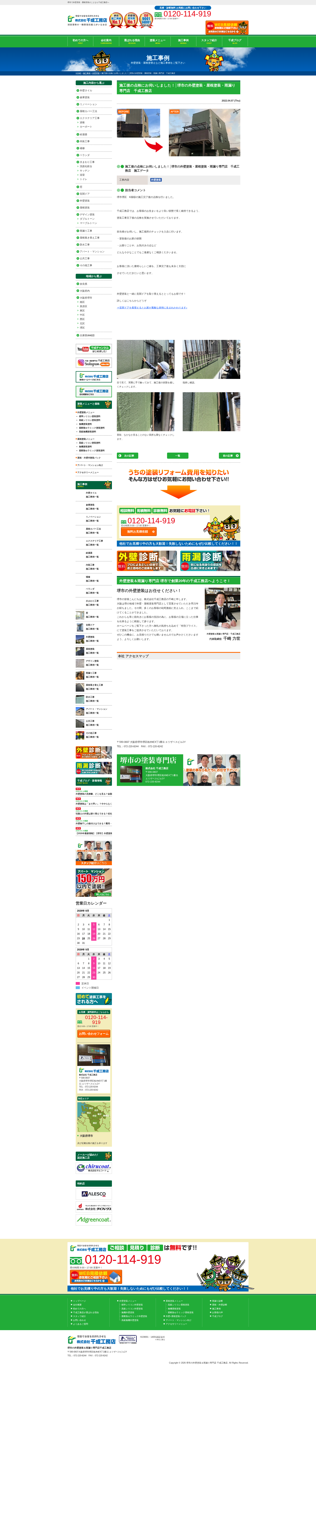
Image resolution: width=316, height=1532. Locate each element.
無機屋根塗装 (174, 1308)
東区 (82, 310)
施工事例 (183, 41)
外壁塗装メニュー (127, 1301)
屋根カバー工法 (88, 111)
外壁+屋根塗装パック (176, 1316)
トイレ (83, 179)
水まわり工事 (87, 162)
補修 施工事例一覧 (92, 579)
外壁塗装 (156, 179)
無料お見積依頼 (137, 531)
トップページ (79, 1301)
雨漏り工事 (86, 230)
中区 (82, 314)
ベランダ (85, 155)
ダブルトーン (87, 218)
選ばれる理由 (132, 41)
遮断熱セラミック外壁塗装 (134, 1316)
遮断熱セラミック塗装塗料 (92, 428)
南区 (82, 302)
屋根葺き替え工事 (90, 237)
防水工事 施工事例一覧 (92, 699)
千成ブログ (234, 41)
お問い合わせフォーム (94, 1033)
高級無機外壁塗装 (130, 1320)
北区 (82, 323)
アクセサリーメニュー (88, 472)
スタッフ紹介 (209, 41)
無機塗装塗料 (85, 424)
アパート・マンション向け (90, 465)
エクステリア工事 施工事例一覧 (94, 543)
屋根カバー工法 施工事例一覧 (93, 531)
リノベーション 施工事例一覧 (93, 519)
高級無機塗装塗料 (87, 431)
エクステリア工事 (90, 118)
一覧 (177, 455)
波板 (82, 122)
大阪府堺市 (86, 297)
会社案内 (106, 41)
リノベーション (88, 104)
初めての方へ (80, 41)
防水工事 (85, 244)
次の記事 (129, 455)
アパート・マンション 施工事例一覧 (96, 711)
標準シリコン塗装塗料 (89, 416)
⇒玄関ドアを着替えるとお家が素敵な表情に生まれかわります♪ (152, 307)
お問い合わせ (79, 1320)
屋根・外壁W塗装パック (89, 458)
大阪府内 (85, 290)
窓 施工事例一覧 (92, 615)
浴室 (82, 174)
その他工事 (86, 265)
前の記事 (228, 455)
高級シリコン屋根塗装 (178, 1304)
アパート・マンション (92, 251)
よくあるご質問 (80, 1324)
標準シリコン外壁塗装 (132, 1304)
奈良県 (83, 283)
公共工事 (85, 258)
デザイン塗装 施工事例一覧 (92, 663)
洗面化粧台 (86, 166)
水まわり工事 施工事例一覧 (92, 603)
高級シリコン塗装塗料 (89, 420)
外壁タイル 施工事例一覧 (92, 495)
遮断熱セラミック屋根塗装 (181, 1312)
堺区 (82, 327)
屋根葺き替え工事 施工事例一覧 (94, 687)
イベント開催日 (90, 987)
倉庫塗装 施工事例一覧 (92, 507)
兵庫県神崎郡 (87, 335)
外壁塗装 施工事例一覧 (92, 639)
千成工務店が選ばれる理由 (86, 1312)
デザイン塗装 (87, 214)
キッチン (85, 170)
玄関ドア (85, 193)
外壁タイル (86, 90)
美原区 (83, 306)
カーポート (86, 126)
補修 (82, 148)
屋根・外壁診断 (219, 1304)
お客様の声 (217, 1312)
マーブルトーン (88, 223)
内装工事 (85, 141)
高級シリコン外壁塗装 (132, 1308)
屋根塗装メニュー (174, 1301)
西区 (82, 319)
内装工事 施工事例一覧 (92, 567)
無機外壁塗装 (127, 1312)
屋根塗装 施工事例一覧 (92, 651)
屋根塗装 (85, 207)
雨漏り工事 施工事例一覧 (92, 675)
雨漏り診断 (217, 1301)
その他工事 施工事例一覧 (92, 735)
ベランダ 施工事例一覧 (92, 591)
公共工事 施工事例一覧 (92, 723)
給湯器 (83, 134)
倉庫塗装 (85, 97)
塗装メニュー (158, 41)
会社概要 (77, 1304)
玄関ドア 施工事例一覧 (92, 627)
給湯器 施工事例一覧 (92, 555)
